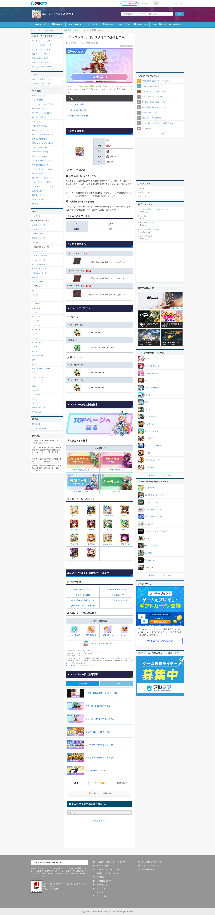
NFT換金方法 (175, 24)
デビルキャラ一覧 (38, 260)
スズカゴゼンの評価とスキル (152, 86)
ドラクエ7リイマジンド (153, 517)
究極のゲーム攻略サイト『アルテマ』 (112, 862)
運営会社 (100, 892)
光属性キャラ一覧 (38, 238)
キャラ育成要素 (37, 100)
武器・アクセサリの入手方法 (42, 104)
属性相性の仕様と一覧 (40, 130)
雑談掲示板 (36, 424)
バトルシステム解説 (39, 126)
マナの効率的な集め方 (40, 165)
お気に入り (123, 783)
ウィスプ (91, 544)
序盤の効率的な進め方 (40, 58)
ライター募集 (102, 896)
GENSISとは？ (147, 128)
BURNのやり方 (37, 195)
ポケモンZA (148, 524)
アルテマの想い (103, 866)
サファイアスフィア (152, 359)
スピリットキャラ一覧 (40, 256)
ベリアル (35, 403)
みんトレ (147, 395)
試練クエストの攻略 (39, 156)
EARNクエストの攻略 (40, 152)
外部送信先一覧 (148, 870)
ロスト (74, 558)
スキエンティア (37, 377)
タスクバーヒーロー (152, 502)
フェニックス (74, 529)
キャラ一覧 (124, 24)
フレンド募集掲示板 (39, 428)
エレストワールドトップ (41, 41)
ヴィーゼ (74, 544)
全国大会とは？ (37, 191)
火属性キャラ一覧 (38, 225)
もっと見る (160, 134)
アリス (74, 515)
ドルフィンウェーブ (152, 366)
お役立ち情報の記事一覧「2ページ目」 (156, 81)
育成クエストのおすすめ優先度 (82, 606)
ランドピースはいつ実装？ (41, 182)
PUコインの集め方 (39, 173)
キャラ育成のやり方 (116, 595)
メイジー (35, 399)
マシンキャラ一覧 (38, 281)
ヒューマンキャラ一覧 (40, 264)
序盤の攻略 (107, 24)
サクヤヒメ (36, 394)
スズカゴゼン (37, 412)
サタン (91, 529)
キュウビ (35, 351)
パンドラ (91, 558)
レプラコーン (124, 544)
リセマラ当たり (91, 24)
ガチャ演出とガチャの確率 (41, 67)
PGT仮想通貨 (91, 635)
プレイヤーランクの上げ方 (41, 113)
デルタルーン (149, 560)
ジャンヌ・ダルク (38, 407)
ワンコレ (147, 453)
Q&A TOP (141, 188)
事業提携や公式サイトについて (109, 873)
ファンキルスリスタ (152, 373)
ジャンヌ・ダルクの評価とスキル (154, 91)
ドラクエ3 (148, 553)
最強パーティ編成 (83, 595)
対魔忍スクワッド (151, 380)
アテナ (34, 360)
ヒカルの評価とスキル (150, 112)
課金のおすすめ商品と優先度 (42, 143)
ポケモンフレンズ (151, 431)
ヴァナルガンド (37, 355)
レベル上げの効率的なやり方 (82, 600)
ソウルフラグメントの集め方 (116, 600)
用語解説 (35, 204)
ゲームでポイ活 (128, 3)
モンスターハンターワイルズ (155, 531)
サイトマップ (102, 889)
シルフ (124, 529)
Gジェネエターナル (151, 388)
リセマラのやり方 (116, 470)
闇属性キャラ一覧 (38, 242)
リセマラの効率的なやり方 (41, 45)
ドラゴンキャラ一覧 (39, 273)
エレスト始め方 (74, 635)
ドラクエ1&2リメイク (152, 509)
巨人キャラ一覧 (37, 277)
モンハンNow (149, 424)
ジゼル (34, 386)
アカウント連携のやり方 (41, 147)
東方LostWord (149, 467)
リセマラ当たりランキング (82, 470)
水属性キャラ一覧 (38, 229)
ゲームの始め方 (158, 24)
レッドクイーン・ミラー (41, 368)
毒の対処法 (36, 121)
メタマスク (124, 635)
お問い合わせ (102, 885)
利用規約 (100, 877)
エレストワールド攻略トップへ (102, 643)
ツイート (78, 783)
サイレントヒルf (150, 546)
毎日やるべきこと (38, 96)
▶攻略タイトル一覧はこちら (160, 475)
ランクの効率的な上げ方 (41, 160)
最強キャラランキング (82, 491)
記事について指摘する (101, 793)
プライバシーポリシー (150, 866)
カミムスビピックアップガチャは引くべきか (158, 123)
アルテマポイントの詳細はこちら (160, 641)
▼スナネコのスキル (77, 110)
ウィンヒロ (148, 409)
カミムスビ (107, 529)
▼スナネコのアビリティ (79, 116)
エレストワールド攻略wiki (57, 13)
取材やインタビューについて (108, 870)
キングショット (150, 417)
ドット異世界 (149, 438)
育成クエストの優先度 (40, 178)
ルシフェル (107, 544)
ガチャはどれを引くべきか (41, 62)
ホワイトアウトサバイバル (154, 446)
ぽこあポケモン (150, 488)
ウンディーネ (108, 515)
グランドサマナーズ (152, 460)
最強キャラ (57, 24)
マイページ (142, 197)
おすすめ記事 (82, 684)
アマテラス (124, 515)
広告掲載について (104, 881)
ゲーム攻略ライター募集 (151, 862)
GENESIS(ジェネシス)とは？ (42, 186)
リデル (34, 373)
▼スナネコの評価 (76, 104)
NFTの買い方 (108, 635)
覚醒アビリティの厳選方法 (151, 118)
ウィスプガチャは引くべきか (152, 97)
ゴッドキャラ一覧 (38, 251)
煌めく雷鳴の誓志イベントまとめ (154, 107)
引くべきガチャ (141, 24)
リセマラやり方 (74, 24)
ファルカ (35, 381)
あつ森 (146, 538)
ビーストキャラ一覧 (39, 269)
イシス (91, 515)
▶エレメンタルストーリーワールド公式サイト (83, 665)
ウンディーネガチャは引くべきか (154, 102)
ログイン (178, 3)
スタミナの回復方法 (39, 139)
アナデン (147, 402)
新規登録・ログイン (145, 192)
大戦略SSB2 (149, 567)
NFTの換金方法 (37, 199)
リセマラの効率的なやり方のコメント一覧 (153, 209)
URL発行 (101, 783)
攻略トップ (40, 24)
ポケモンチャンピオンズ (153, 495)
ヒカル (34, 364)
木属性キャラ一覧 (38, 234)
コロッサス (36, 390)
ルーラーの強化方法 (39, 117)
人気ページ (116, 684)
